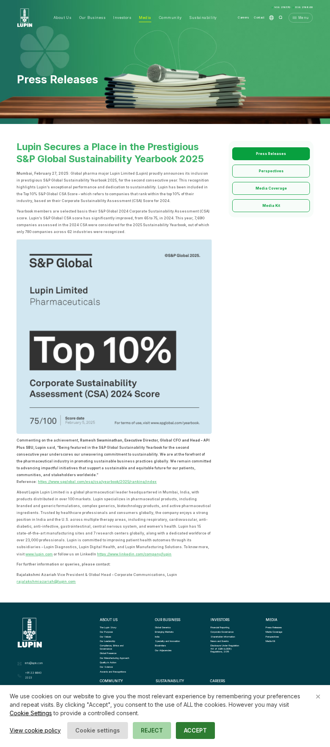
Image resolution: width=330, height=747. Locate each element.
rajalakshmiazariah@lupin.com (46, 582)
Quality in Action (108, 662)
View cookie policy (35, 730)
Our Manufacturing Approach (114, 657)
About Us (63, 17)
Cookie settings (97, 730)
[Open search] (280, 17)
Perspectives (271, 171)
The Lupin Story (108, 627)
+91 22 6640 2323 (33, 675)
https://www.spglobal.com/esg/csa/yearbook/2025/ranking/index (97, 482)
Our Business (92, 17)
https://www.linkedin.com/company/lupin (134, 554)
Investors (122, 17)
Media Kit (271, 206)
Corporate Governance (221, 631)
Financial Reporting (219, 627)
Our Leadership (107, 641)
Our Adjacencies (163, 650)
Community (170, 17)
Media (145, 17)
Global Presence (108, 653)
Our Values (105, 636)
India (157, 636)
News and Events (219, 641)
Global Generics (163, 627)
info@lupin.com (34, 663)
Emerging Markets (164, 631)
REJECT (152, 730)
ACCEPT (195, 730)
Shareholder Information (222, 636)
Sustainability (203, 17)
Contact (259, 17)
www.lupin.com (39, 554)
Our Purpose (106, 631)
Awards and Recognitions (113, 671)
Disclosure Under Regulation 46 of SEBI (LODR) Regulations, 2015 (225, 648)
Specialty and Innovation (167, 641)
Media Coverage (271, 188)
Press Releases (271, 154)
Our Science (106, 666)
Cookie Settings (31, 713)
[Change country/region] (271, 17)
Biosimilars (160, 645)
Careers (243, 17)
